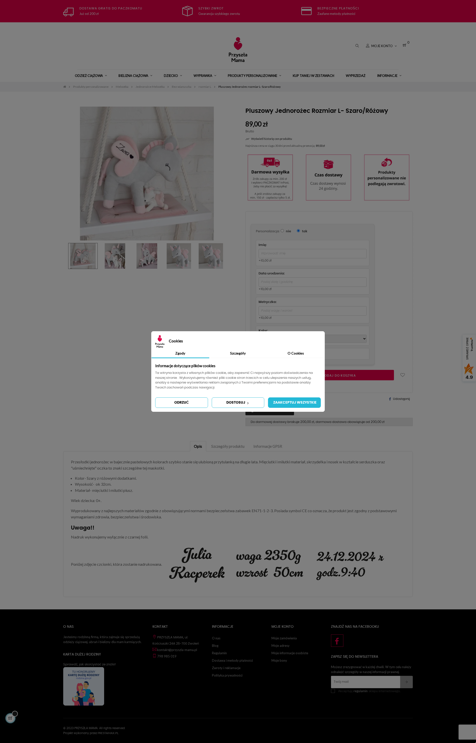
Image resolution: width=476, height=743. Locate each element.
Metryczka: (267, 302)
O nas (216, 638)
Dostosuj (236, 402)
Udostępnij (401, 399)
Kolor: (263, 330)
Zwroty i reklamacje (226, 668)
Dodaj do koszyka (338, 375)
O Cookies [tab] (296, 353)
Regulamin (219, 653)
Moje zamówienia (284, 638)
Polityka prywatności (227, 675)
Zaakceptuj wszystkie (295, 402)
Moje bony (279, 660)
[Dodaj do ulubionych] (403, 375)
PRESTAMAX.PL (108, 733)
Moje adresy (280, 646)
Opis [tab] (198, 446)
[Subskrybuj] (406, 682)
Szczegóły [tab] (238, 353)
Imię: (263, 245)
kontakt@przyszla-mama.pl (177, 650)
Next (227, 256)
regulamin (361, 691)
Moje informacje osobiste (289, 653)
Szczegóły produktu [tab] (227, 446)
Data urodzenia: (272, 273)
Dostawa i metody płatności (232, 660)
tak (304, 231)
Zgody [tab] (180, 353)
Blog (215, 646)
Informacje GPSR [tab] (267, 446)
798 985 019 (167, 656)
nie (288, 231)
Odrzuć (181, 402)
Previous (67, 256)
